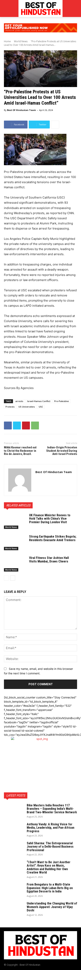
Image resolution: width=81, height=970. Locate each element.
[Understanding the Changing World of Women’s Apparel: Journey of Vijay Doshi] (14, 909)
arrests (19, 401)
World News (21, 41)
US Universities (26, 406)
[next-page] (12, 578)
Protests (10, 406)
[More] (55, 124)
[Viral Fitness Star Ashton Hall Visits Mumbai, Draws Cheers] (15, 564)
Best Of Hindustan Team (21, 110)
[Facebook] (8, 425)
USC (41, 406)
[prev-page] (6, 578)
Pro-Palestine (61, 401)
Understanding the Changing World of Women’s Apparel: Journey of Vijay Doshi (52, 907)
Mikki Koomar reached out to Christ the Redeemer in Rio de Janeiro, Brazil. (20, 451)
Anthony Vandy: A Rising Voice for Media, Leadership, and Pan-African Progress (50, 827)
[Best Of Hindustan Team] (19, 480)
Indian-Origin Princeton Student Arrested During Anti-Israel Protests (61, 451)
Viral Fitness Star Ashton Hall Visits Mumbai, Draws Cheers (49, 559)
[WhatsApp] (35, 425)
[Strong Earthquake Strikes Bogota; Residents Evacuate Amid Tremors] (15, 542)
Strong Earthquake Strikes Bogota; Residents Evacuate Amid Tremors (52, 538)
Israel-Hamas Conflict (38, 401)
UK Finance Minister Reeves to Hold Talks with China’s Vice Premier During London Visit (49, 518)
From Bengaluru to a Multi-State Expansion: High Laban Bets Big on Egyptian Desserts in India (50, 888)
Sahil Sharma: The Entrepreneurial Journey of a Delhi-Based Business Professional (50, 846)
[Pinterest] (26, 425)
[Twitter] (17, 425)
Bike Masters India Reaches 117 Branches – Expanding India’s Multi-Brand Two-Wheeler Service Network (52, 808)
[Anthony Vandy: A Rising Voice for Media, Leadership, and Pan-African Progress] (14, 829)
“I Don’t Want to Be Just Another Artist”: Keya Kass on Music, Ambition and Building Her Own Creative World (48, 867)
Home (7, 41)
